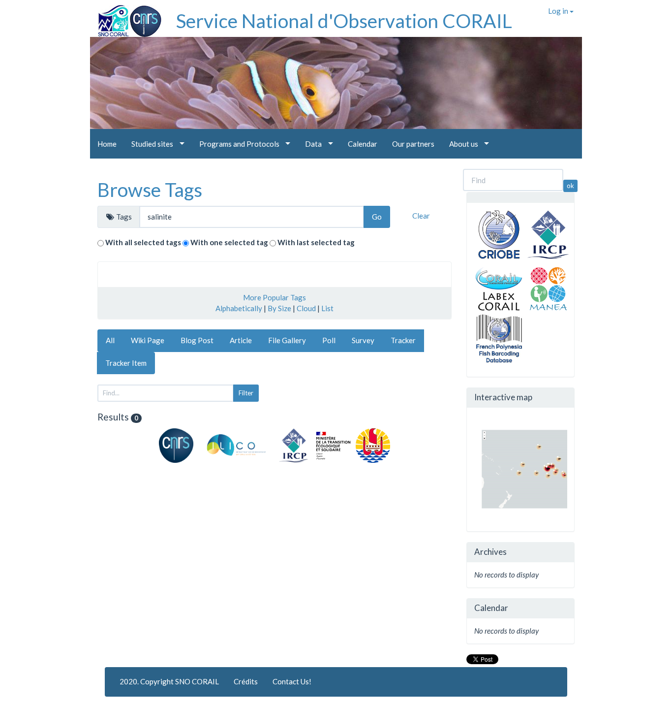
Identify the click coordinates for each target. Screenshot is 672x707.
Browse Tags (149, 189)
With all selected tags (143, 242)
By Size (279, 308)
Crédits (246, 681)
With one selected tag (229, 242)
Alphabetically (238, 308)
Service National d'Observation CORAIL (344, 20)
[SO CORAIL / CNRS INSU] (125, 17)
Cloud (306, 308)
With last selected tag (316, 242)
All (110, 340)
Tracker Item (126, 362)
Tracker (403, 340)
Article (241, 340)
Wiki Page (147, 340)
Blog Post (197, 340)
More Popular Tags (274, 297)
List (327, 308)
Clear (421, 215)
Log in (559, 10)
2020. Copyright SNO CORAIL (169, 681)
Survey (363, 340)
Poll (329, 340)
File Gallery (287, 340)
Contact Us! (292, 681)
